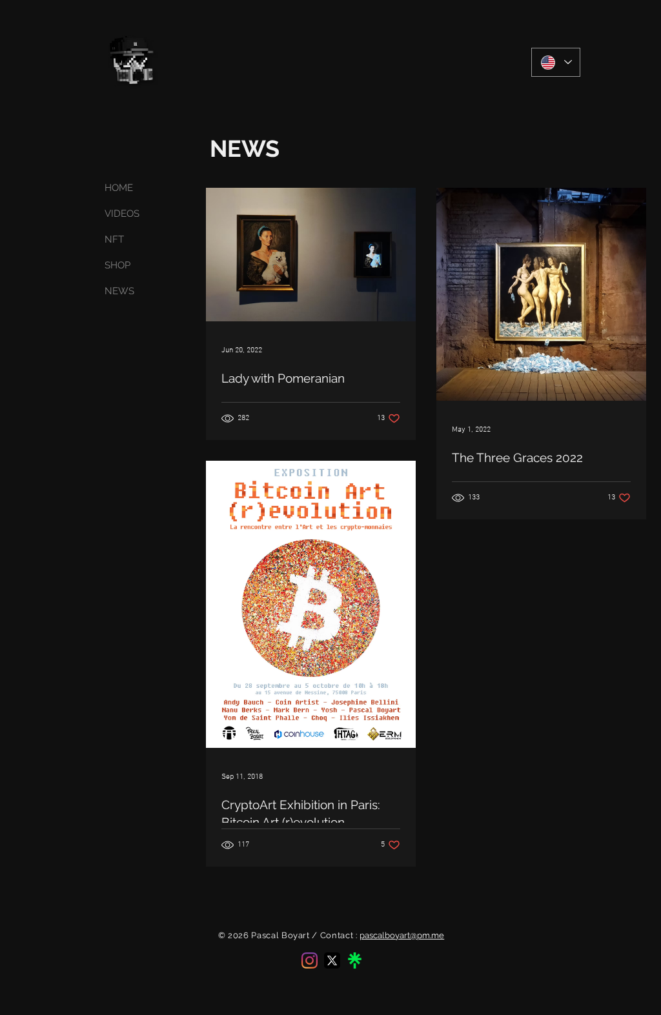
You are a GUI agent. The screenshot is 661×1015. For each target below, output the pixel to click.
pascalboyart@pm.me (402, 935)
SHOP (117, 265)
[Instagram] (309, 960)
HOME (119, 188)
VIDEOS (122, 213)
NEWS (119, 291)
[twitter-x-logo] (332, 960)
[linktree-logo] (355, 960)
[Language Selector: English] (555, 62)
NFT (114, 239)
